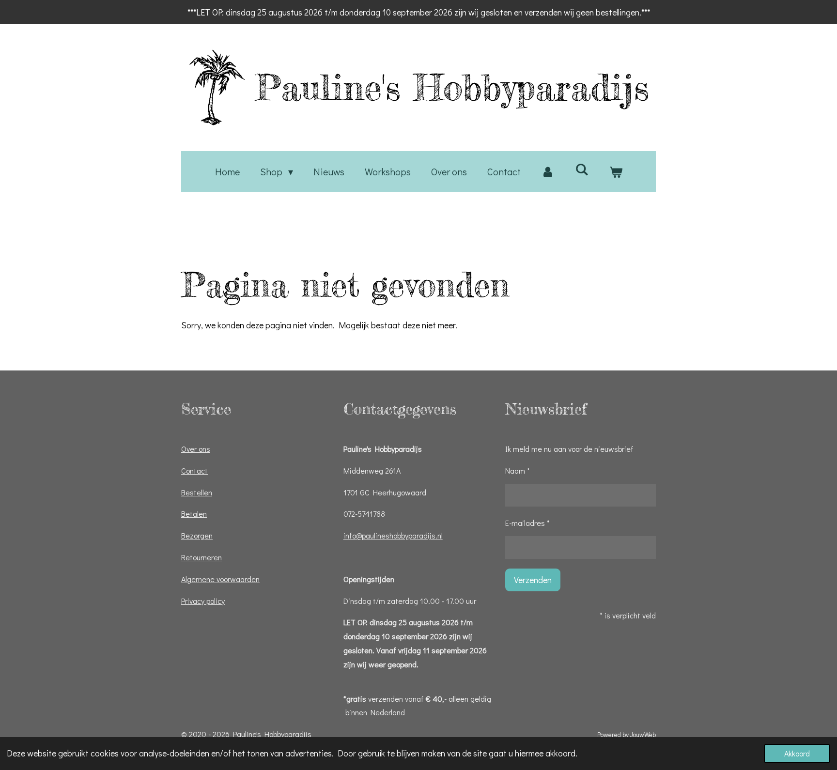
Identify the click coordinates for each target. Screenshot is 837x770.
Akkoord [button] (797, 753)
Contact (194, 470)
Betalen (194, 513)
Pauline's (452, 87)
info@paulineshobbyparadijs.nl (393, 535)
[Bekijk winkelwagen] (615, 171)
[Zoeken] (581, 169)
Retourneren (201, 557)
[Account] (547, 171)
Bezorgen (197, 535)
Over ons (195, 449)
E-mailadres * (527, 523)
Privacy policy (203, 601)
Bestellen (196, 492)
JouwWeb (643, 734)
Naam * (517, 470)
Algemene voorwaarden (220, 579)
